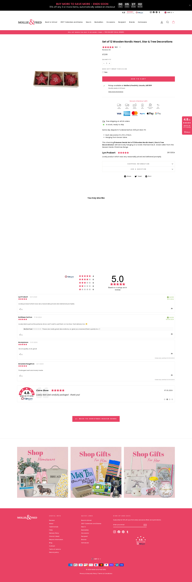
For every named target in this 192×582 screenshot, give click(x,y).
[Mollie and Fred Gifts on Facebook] (119, 531)
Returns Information (56, 539)
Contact (52, 546)
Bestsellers (99, 22)
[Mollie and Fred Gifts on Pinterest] (123, 531)
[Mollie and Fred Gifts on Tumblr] (127, 531)
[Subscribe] (145, 525)
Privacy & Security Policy (88, 573)
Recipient (122, 22)
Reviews (52, 520)
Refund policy (54, 552)
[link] (96, 393)
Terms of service (55, 549)
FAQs (51, 530)
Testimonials (53, 527)
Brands (132, 22)
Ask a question (138, 169)
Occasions (110, 22)
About (51, 523)
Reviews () (106, 50)
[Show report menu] (172, 309)
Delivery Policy (54, 533)
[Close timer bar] (190, 5)
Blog (50, 543)
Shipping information (138, 164)
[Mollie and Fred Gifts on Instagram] (114, 531)
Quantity (106, 59)
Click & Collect (54, 536)
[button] (132, 12)
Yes (105, 72)
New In (88, 22)
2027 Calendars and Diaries (72, 22)
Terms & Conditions (105, 573)
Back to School (51, 22)
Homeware (142, 22)
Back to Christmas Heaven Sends (97, 419)
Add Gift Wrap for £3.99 (114, 69)
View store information (115, 92)
